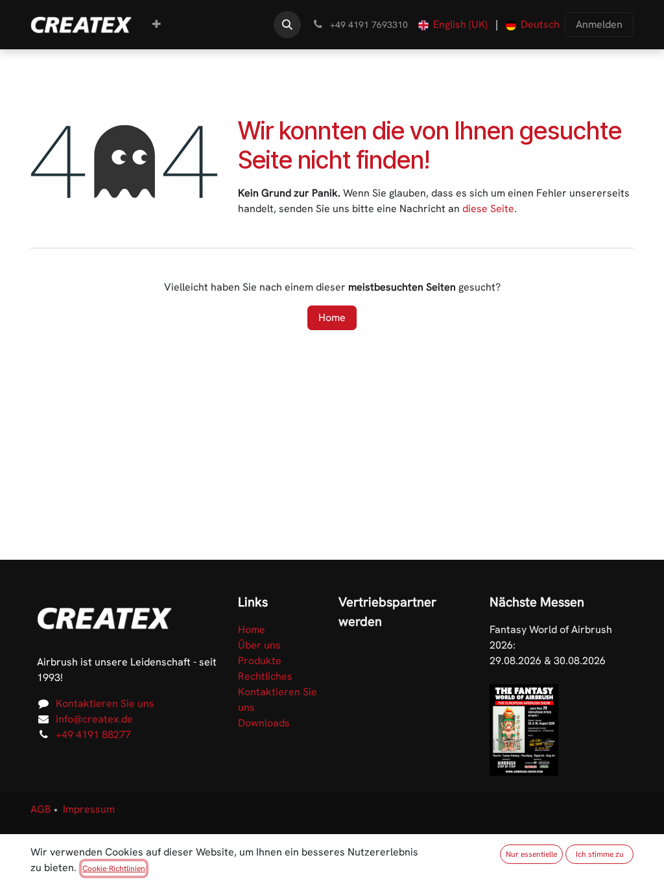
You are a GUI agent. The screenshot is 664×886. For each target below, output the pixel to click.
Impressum (89, 809)
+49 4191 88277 (93, 734)
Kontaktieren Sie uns (105, 703)
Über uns (259, 645)
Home (332, 317)
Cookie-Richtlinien (113, 868)
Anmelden (599, 24)
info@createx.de (94, 719)
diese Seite (488, 208)
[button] (287, 24)
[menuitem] (156, 25)
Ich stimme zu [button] (600, 854)
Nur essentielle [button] (531, 854)
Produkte (259, 660)
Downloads (264, 723)
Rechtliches (265, 676)
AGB (40, 809)
